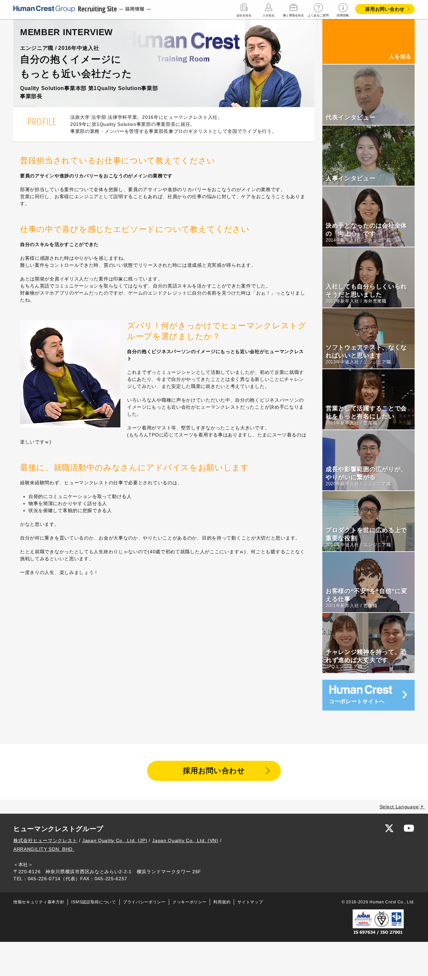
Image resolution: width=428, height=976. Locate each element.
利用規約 (221, 902)
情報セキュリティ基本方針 (38, 902)
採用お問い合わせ (385, 9)
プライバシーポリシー (144, 902)
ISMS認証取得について (93, 902)
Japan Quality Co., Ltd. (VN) (185, 840)
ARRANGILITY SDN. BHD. (43, 849)
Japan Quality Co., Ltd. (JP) (114, 840)
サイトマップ (250, 902)
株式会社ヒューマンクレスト (45, 840)
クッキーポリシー (190, 902)
